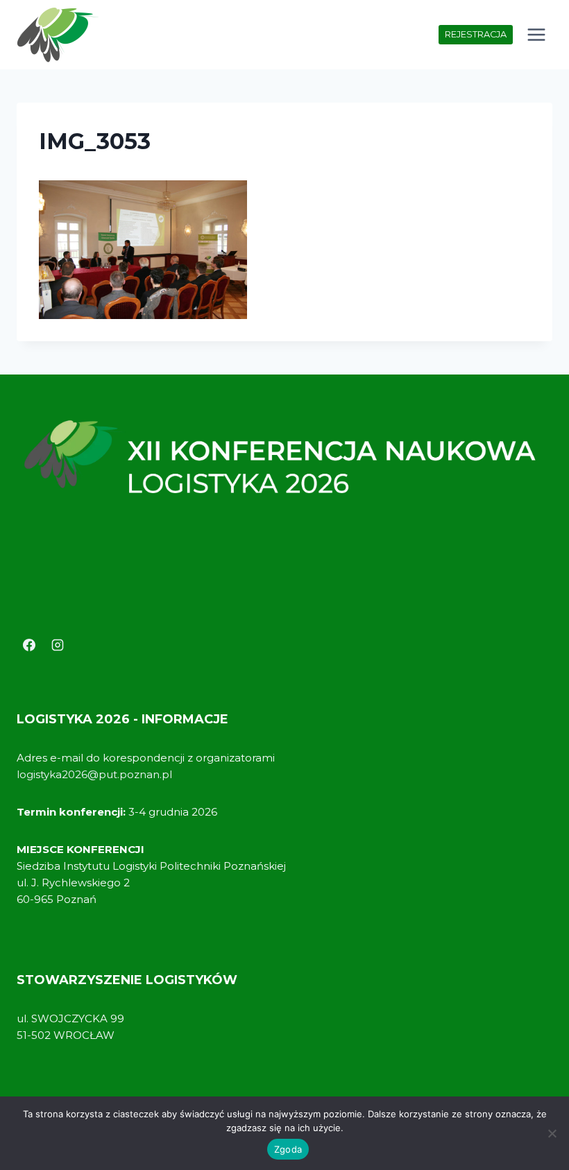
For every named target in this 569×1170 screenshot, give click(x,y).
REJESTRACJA (476, 34)
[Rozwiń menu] (536, 34)
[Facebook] (29, 645)
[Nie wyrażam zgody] (552, 1133)
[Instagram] (57, 645)
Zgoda (288, 1149)
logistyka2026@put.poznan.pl (94, 774)
